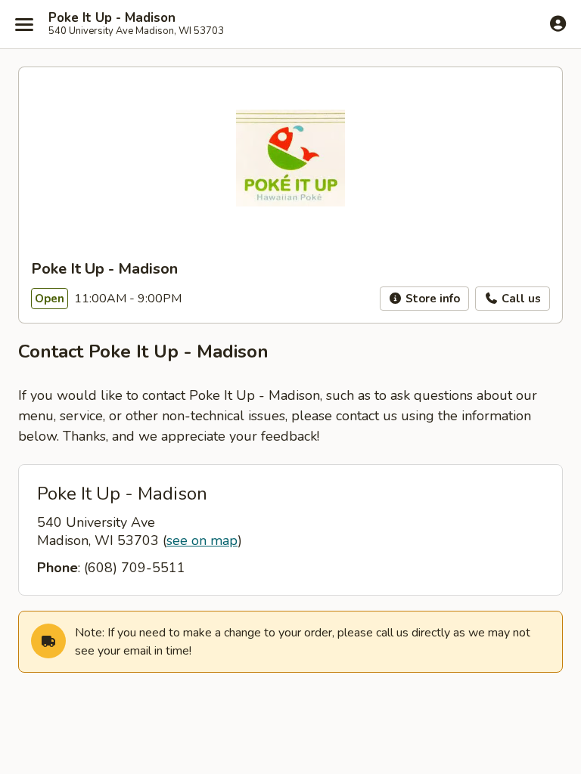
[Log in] (558, 23)
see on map (202, 540)
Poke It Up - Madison (112, 18)
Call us (520, 298)
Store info (431, 298)
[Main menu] (24, 24)
